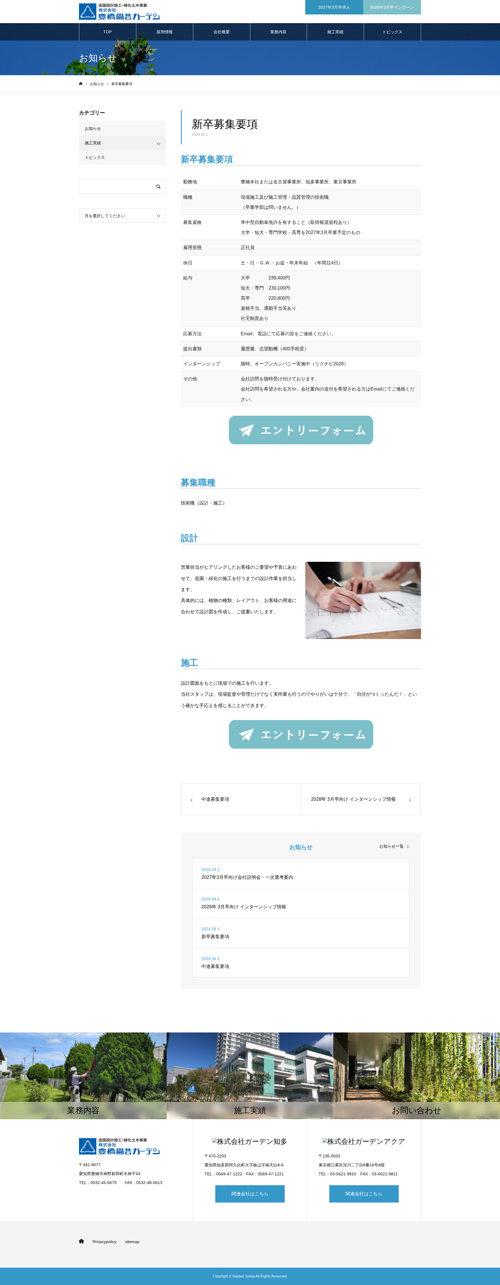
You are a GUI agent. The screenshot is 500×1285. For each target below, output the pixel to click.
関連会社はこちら (250, 1193)
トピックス (392, 32)
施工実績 (335, 32)
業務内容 (278, 32)
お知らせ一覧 (391, 846)
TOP (107, 32)
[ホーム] (80, 84)
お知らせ (93, 128)
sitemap (132, 1241)
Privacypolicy (104, 1241)
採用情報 (165, 32)
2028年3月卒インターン (392, 7)
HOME (81, 1241)
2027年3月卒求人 (334, 7)
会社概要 (222, 32)
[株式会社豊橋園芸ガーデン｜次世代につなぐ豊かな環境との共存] (119, 11)
